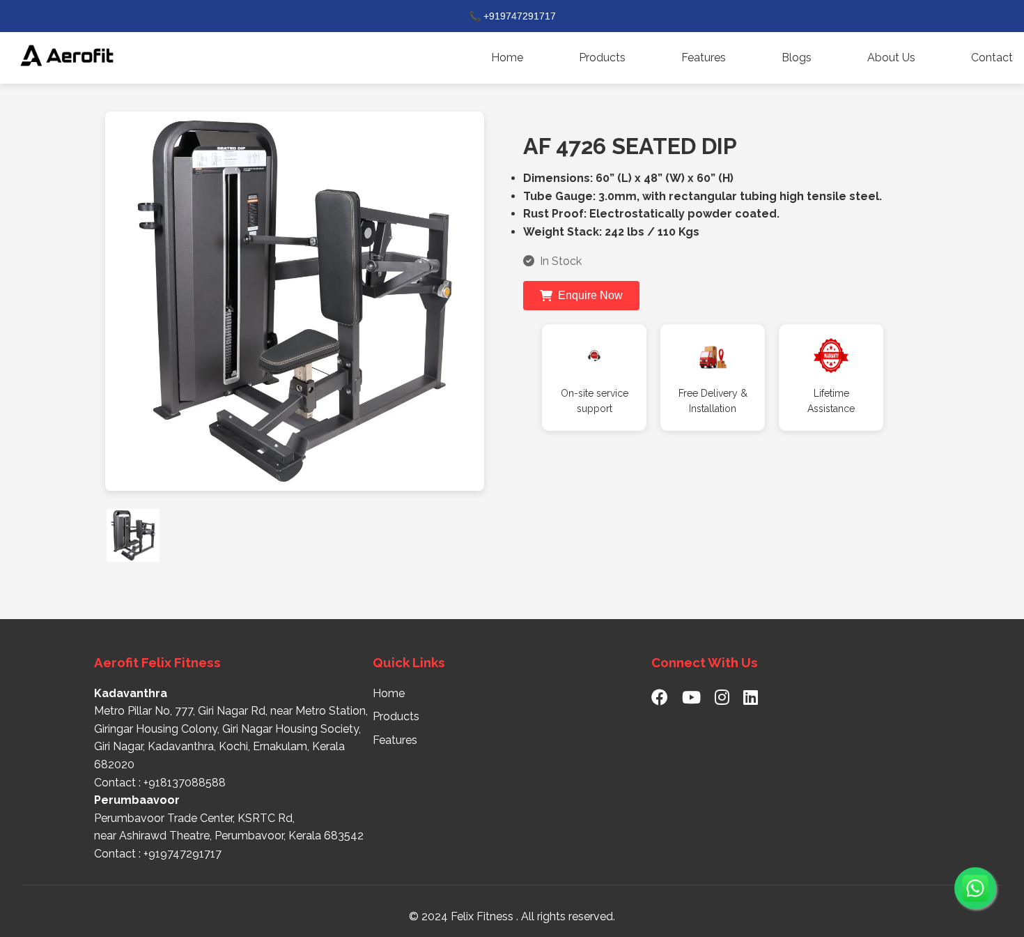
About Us (891, 57)
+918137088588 (184, 782)
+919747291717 (182, 853)
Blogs (797, 57)
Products (602, 57)
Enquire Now (590, 295)
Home (507, 57)
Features (703, 57)
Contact (992, 57)
